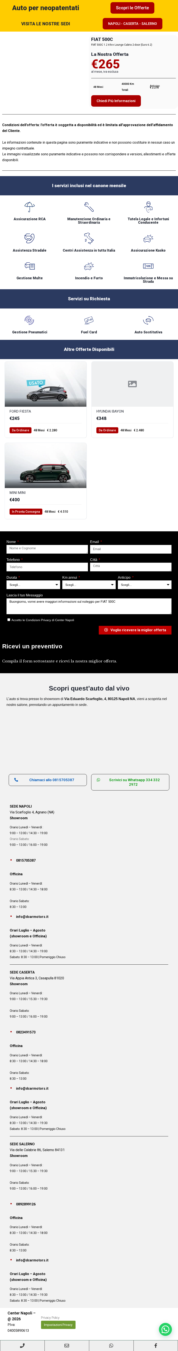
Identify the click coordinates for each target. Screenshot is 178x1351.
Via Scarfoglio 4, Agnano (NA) (32, 812)
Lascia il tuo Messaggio (25, 595)
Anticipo (124, 577)
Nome (12, 542)
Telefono (14, 560)
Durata (12, 577)
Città (94, 560)
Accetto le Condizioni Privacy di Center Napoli (43, 620)
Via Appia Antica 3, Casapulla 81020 (37, 978)
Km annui (70, 577)
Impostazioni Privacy (58, 1325)
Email (95, 542)
